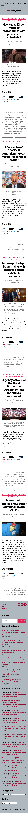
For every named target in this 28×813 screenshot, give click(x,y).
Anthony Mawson (8, 116)
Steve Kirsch (16, 131)
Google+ (4, 608)
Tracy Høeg (7, 249)
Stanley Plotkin (8, 131)
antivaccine (17, 116)
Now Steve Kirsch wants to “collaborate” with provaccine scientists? (14, 31)
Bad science (22, 18)
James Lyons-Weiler (12, 124)
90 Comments (15, 44)
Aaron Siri (6, 112)
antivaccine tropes (9, 246)
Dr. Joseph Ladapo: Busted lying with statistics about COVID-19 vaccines (14, 270)
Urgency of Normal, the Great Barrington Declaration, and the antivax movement (14, 388)
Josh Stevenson (21, 592)
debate (11, 123)
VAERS (24, 596)
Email (3, 606)
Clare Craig (14, 119)
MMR (23, 126)
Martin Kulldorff (12, 481)
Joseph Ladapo (12, 363)
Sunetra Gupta (20, 483)
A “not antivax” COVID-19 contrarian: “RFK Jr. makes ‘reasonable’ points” (14, 153)
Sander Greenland (17, 130)
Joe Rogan (17, 246)
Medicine (19, 20)
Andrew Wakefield (14, 114)
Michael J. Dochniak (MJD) (10, 758)
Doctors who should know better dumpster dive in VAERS (14, 505)
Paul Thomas (22, 128)
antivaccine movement (17, 244)
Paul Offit (15, 128)
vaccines (9, 133)
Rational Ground (8, 594)
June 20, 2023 (19, 164)
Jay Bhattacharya (16, 479)
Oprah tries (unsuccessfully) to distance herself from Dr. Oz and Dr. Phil (13, 632)
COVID (18, 472)
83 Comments (15, 166)
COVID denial (13, 474)
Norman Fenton (8, 128)
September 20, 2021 (19, 514)
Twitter (4, 604)
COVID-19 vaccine (18, 359)
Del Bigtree (16, 123)
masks (19, 481)
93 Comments (15, 516)
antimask (6, 472)
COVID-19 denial (14, 121)
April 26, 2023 (19, 280)
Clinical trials (11, 20)
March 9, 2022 (19, 400)
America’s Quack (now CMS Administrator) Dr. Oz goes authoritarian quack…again (11, 672)
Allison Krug (7, 589)
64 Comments (15, 402)
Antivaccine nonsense (9, 18)
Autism (23, 116)
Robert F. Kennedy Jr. (18, 248)
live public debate (17, 126)
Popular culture (17, 376)
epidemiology (7, 361)
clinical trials (14, 357)
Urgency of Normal (16, 485)
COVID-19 (6, 121)
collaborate (21, 119)
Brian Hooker (7, 117)
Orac (10, 41)
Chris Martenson (15, 117)
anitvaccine (23, 114)
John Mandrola (12, 592)
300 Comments (15, 282)
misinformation (8, 248)
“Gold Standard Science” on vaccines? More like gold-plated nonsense (12, 642)
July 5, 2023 (19, 41)
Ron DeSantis (7, 130)
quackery (19, 363)
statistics (11, 364)
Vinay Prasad (16, 133)
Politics (14, 143)
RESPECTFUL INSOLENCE (14, 3)
